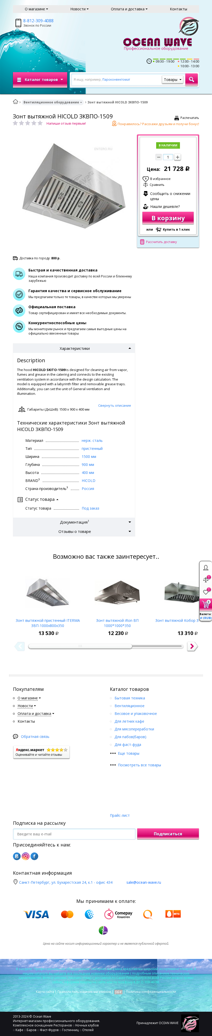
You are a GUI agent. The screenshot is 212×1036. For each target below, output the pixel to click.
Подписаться (168, 834)
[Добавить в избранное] (22, 629)
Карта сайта (45, 991)
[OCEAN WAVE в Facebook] (34, 856)
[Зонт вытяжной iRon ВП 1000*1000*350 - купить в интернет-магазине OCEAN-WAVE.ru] (117, 590)
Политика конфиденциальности (151, 991)
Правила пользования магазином (84, 991)
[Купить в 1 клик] (46, 629)
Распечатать (189, 118)
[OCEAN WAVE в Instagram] (25, 856)
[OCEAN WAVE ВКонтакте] (17, 856)
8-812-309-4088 (38, 21)
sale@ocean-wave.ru (143, 882)
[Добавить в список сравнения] (34, 629)
